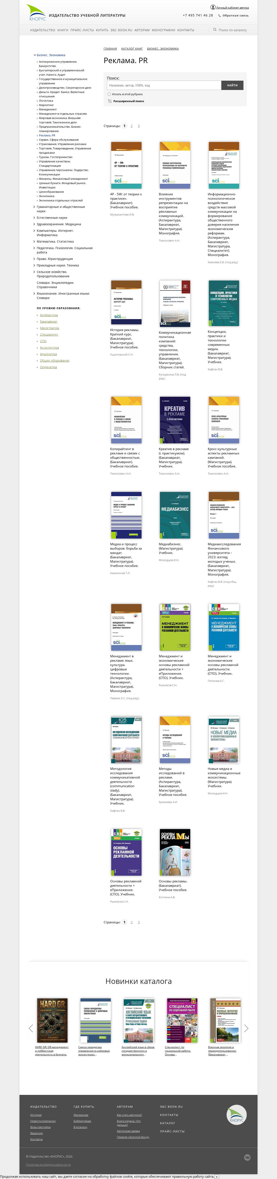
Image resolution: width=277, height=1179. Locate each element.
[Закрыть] (35, 55)
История (36, 1115)
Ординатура (48, 367)
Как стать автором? (129, 1115)
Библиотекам (82, 1121)
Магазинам (81, 1115)
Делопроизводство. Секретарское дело (65, 88)
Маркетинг (46, 105)
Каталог (168, 1123)
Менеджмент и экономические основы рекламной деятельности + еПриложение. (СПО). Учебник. (174, 667)
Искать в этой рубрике (127, 94)
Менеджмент (48, 109)
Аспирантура (49, 315)
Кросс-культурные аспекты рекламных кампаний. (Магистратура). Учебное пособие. (223, 457)
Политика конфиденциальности (48, 1165)
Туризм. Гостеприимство (55, 157)
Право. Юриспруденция (55, 259)
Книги (63, 30)
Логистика (46, 101)
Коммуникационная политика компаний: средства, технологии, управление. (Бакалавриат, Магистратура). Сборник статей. (175, 349)
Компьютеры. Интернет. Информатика (55, 233)
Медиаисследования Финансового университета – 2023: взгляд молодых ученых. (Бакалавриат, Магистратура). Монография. (224, 559)
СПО (43, 341)
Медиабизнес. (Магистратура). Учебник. (171, 548)
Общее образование (54, 360)
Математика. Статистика (55, 241)
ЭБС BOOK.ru (121, 30)
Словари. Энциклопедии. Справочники (55, 285)
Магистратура (49, 328)
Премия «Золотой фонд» (133, 1137)
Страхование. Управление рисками (62, 144)
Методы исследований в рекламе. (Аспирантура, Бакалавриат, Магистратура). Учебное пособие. (173, 781)
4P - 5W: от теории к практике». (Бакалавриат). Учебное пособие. (126, 200)
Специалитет (49, 334)
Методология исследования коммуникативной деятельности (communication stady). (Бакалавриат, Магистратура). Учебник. (125, 785)
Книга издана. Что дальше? (129, 1123)
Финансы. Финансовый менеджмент (63, 179)
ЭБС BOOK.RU (171, 1107)
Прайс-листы (82, 30)
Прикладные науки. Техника (58, 265)
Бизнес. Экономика (51, 55)
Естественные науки (52, 218)
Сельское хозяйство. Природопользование (53, 274)
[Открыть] (34, 207)
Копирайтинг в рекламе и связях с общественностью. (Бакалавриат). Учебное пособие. (125, 457)
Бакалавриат (48, 321)
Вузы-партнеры (40, 1127)
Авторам (142, 30)
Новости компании (43, 1121)
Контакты (185, 30)
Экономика (46, 196)
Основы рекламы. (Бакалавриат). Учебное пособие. (173, 885)
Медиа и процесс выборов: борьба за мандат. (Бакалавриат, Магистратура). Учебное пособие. (126, 555)
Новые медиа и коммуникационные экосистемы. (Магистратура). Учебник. (224, 777)
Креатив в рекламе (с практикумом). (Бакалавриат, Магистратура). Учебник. (174, 457)
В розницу (80, 1127)
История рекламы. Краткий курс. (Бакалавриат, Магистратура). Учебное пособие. (124, 338)
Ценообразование (51, 192)
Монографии (163, 30)
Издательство (42, 30)
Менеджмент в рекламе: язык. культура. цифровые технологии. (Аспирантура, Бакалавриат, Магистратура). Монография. (122, 673)
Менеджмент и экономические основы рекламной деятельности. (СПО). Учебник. (223, 665)
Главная (110, 49)
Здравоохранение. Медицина (59, 224)
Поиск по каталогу (233, 30)
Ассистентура (49, 347)
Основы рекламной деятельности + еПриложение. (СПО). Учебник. (126, 887)
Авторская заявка (128, 1131)
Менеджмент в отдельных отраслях (63, 114)
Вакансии (36, 1133)
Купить (102, 30)
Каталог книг (132, 49)
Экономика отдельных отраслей (61, 200)
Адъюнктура (48, 354)
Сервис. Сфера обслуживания (59, 140)
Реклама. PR (47, 135)
